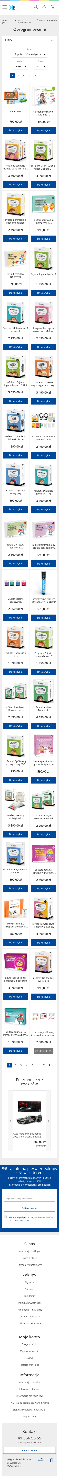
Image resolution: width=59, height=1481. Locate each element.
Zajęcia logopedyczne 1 (43, 274)
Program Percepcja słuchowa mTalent (15, 221)
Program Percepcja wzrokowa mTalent (43, 330)
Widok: (20, 61)
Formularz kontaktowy (30, 1264)
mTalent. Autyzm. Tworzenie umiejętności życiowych (43, 709)
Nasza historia (29, 1258)
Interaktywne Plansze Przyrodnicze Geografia (43, 600)
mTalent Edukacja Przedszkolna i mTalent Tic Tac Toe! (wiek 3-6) (15, 167)
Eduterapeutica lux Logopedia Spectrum (15, 979)
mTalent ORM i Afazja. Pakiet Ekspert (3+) (43, 167)
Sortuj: (29, 49)
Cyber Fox (15, 111)
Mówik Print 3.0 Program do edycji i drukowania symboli (15, 925)
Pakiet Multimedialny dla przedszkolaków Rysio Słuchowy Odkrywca (43, 546)
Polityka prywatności (29, 1302)
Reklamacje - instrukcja (29, 1309)
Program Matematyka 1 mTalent (15, 330)
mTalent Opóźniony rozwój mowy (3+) (15, 763)
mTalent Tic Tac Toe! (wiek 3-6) (43, 979)
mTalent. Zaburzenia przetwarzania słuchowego (43, 438)
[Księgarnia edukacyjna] (41, 1460)
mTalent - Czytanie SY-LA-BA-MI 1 (15, 871)
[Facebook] (50, 1460)
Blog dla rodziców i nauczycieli (29, 1409)
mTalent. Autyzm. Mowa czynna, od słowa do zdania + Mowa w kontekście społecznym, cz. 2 (43, 817)
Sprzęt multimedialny (24, 21)
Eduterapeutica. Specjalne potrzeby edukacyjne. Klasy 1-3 (43, 871)
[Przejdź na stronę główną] (12, 7)
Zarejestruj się (29, 1344)
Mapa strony (29, 1416)
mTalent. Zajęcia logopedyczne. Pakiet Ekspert (15, 384)
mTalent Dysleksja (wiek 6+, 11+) (43, 492)
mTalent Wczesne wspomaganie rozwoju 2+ (43, 384)
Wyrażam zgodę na (31, 1218)
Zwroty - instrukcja (29, 1316)
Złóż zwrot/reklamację (29, 1323)
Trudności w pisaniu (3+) (15, 654)
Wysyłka (29, 1282)
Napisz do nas (29, 1450)
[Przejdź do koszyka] (53, 7)
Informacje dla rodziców (29, 1395)
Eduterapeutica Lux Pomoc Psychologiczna (15, 1033)
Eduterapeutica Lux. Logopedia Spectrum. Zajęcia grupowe (43, 763)
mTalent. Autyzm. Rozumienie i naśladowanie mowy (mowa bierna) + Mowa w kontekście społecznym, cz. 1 (15, 709)
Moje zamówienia (29, 1351)
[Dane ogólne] (44, 6)
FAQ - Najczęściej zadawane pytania (29, 1402)
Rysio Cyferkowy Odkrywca (15, 275)
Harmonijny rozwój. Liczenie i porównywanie (43, 113)
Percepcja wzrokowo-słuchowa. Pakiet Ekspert (43, 925)
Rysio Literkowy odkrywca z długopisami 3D (15, 546)
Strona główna (5, 21)
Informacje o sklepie (30, 1251)
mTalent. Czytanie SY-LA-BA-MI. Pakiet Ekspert (15, 438)
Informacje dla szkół (29, 1382)
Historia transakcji (29, 1364)
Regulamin (29, 1295)
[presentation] (10, 1120)
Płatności (29, 1289)
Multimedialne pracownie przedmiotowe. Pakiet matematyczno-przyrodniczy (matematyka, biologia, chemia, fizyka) (15, 600)
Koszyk (29, 1357)
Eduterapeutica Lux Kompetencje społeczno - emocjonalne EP (43, 221)
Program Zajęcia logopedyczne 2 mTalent (43, 655)
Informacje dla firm (29, 1389)
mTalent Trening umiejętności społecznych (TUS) (15, 817)
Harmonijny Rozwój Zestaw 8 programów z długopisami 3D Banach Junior (43, 1034)
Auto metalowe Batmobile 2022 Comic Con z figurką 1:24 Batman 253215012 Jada (29, 1135)
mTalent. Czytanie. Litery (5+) (15, 492)
